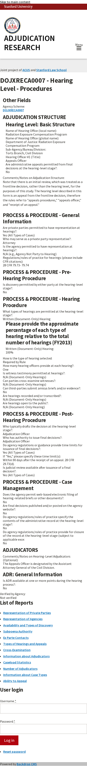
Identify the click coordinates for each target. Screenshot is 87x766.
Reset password (14, 751)
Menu (79, 45)
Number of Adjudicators (20, 669)
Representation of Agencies (22, 619)
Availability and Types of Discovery (28, 625)
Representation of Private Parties (27, 613)
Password (7, 721)
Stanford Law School (51, 70)
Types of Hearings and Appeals (25, 644)
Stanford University (18, 6)
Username (8, 701)
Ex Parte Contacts (16, 638)
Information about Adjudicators (26, 656)
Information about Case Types (25, 675)
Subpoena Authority (17, 631)
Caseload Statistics (17, 662)
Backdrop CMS (27, 764)
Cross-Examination (17, 650)
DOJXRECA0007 (13, 110)
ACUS (26, 70)
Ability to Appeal (15, 681)
